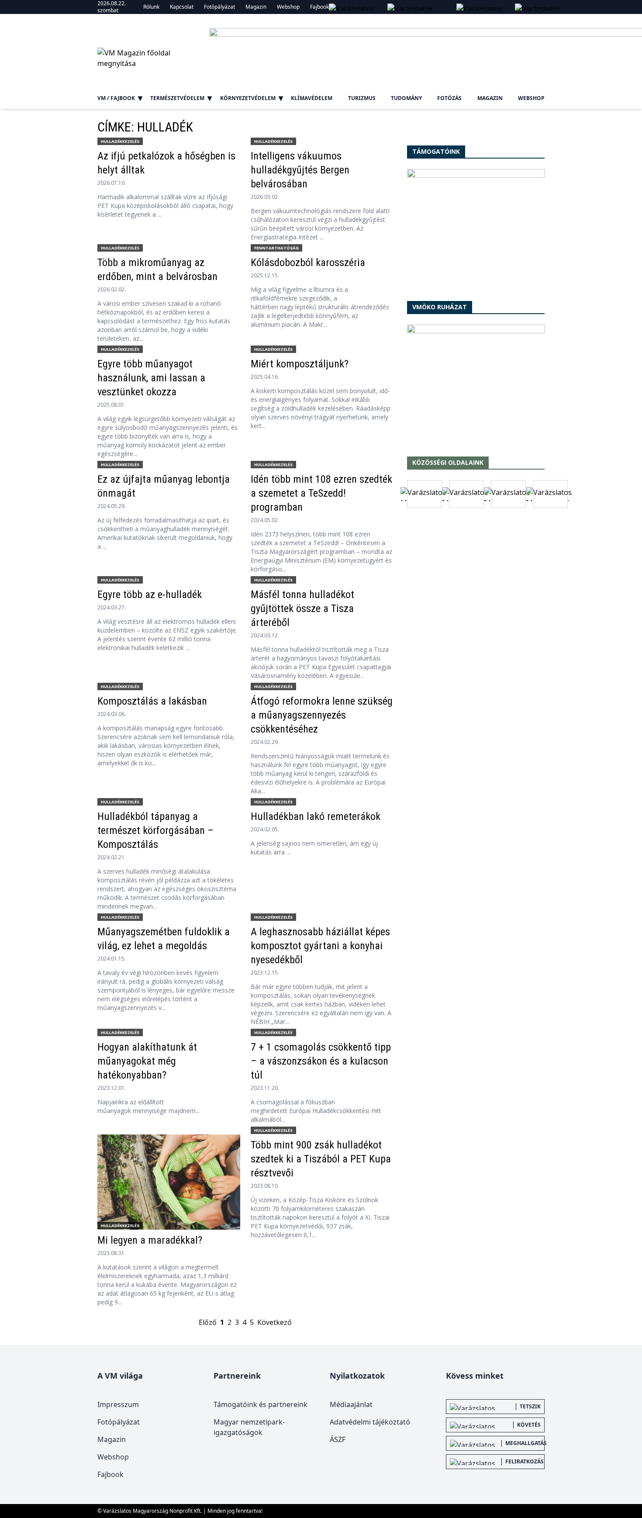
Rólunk (151, 6)
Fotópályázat (219, 6)
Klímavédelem (311, 98)
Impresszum (118, 1404)
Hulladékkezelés (120, 141)
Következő (274, 1322)
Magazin (255, 6)
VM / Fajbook (116, 98)
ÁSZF (337, 1439)
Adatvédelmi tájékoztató (370, 1422)
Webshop (288, 6)
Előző (208, 1322)
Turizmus (362, 98)
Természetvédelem (177, 98)
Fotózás (449, 98)
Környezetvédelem (248, 98)
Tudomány (406, 98)
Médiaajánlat (351, 1404)
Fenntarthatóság (276, 248)
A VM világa (120, 1375)
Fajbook (319, 6)
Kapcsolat (181, 6)
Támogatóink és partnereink (260, 1404)
